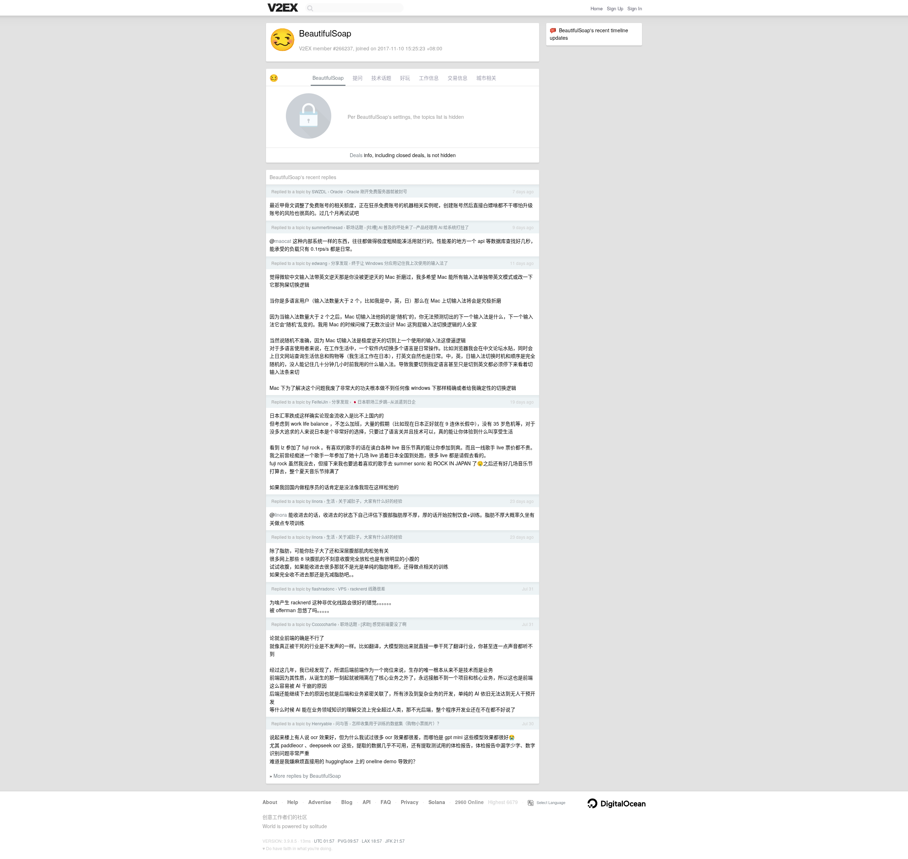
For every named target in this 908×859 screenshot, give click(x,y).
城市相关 (486, 77)
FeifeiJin (320, 402)
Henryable (322, 723)
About (269, 801)
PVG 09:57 (348, 841)
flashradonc (323, 589)
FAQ (386, 801)
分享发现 (339, 263)
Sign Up (615, 8)
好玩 (405, 77)
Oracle (336, 191)
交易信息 (457, 77)
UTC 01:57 (324, 841)
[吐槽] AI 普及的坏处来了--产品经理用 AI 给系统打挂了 (418, 227)
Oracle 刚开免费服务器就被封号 (377, 191)
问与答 (342, 723)
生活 (330, 501)
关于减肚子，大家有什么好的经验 (370, 501)
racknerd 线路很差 (367, 589)
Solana (436, 801)
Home (597, 8)
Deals (356, 155)
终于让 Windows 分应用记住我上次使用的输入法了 (399, 263)
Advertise (319, 801)
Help (292, 801)
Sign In (634, 8)
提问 (357, 77)
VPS (342, 589)
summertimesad (327, 227)
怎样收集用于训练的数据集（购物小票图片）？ (396, 723)
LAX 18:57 (372, 841)
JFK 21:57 (395, 841)
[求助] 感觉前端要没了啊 (383, 624)
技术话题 (381, 77)
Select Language (549, 802)
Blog (347, 801)
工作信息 (429, 77)
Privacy (410, 801)
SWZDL (319, 191)
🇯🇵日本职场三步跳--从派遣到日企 (384, 402)
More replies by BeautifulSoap (307, 775)
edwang (319, 263)
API (366, 801)
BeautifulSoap (328, 77)
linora (317, 501)
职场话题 (354, 227)
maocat (283, 240)
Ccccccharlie (324, 624)
